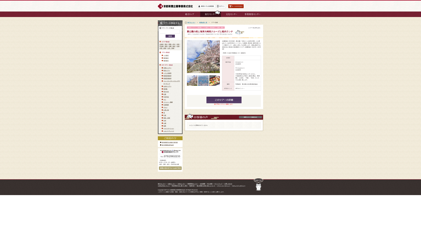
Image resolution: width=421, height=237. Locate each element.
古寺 (164, 120)
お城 (164, 123)
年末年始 (166, 97)
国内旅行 (166, 58)
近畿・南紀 (172, 46)
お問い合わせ (228, 184)
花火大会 (166, 91)
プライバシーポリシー (223, 186)
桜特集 (165, 89)
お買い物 (166, 110)
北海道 (161, 44)
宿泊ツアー (166, 70)
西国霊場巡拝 (167, 76)
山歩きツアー (167, 86)
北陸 (178, 44)
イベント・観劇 (168, 102)
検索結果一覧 (203, 22)
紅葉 (164, 94)
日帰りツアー (167, 68)
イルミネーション (168, 128)
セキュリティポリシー (238, 186)
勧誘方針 (192, 186)
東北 (166, 44)
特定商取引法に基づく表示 (179, 186)
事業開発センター (192, 184)
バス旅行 (166, 55)
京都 (178, 46)
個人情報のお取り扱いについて (206, 186)
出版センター (172, 184)
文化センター (182, 184)
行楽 (164, 115)
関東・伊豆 (172, 44)
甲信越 (161, 46)
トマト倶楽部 (167, 73)
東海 (166, 46)
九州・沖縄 (170, 48)
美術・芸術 (166, 118)
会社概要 (202, 184)
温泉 (164, 126)
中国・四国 (163, 48)
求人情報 (209, 184)
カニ (164, 99)
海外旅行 (166, 60)
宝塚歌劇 (166, 105)
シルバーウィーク (168, 131)
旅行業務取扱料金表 (168, 145)
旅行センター (191, 22)
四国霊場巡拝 (167, 78)
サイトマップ (218, 184)
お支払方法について (164, 186)
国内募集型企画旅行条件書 (170, 142)
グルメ (165, 107)
